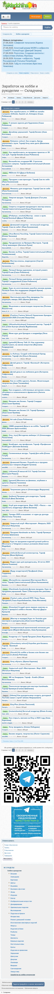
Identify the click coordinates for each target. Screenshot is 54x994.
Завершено (8, 855)
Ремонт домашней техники (21, 919)
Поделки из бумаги (18, 913)
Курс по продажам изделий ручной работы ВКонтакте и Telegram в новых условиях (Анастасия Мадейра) (25, 544)
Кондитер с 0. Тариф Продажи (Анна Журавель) (30, 637)
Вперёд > (30, 102)
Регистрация (36, 16)
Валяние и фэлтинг (18, 889)
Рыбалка (14, 932)
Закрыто (45, 97)
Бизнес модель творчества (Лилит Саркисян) (29, 734)
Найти (47, 27)
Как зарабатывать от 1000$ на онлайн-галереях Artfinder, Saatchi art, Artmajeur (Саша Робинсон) (23, 114)
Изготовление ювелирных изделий (24, 922)
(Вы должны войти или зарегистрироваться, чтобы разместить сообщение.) (28, 747)
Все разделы (9, 868)
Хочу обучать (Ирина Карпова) (24, 661)
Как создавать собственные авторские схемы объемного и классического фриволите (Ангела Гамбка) (26, 392)
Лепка (13, 892)
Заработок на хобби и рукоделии (23, 974)
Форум (3, 17)
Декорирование (16, 904)
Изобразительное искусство (21, 901)
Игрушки (14, 895)
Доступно (37, 97)
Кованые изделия (17, 941)
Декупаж (14, 959)
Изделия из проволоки (19, 950)
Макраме (14, 965)
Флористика (15, 916)
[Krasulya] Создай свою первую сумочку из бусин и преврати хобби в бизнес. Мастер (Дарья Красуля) (25, 609)
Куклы (13, 947)
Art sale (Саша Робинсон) (21, 419)
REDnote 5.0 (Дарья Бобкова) (22, 173)
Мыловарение (16, 910)
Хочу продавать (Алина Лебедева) (24, 727)
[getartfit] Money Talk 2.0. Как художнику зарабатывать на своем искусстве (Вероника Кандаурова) (23, 344)
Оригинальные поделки (19, 907)
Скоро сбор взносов (10, 845)
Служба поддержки (14, 23)
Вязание (14, 874)
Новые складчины (24, 73)
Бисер (13, 898)
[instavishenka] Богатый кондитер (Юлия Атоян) (30, 711)
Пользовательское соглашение (12, 988)
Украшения (15, 953)
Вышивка (14, 886)
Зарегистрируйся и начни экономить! (28, 984)
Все (5, 97)
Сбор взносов (8, 850)
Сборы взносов (34, 73)
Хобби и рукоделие (14, 870)
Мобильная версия (8, 982)
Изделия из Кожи (17, 929)
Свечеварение (16, 968)
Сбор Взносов (27, 97)
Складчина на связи (12, 73)
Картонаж (14, 880)
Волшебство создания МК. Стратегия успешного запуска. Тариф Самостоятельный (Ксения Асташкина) (26, 163)
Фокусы (13, 926)
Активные (11, 97)
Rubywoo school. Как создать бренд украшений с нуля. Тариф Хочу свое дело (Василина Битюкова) (25, 143)
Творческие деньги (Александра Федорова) (29, 489)
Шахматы (14, 938)
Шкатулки (14, 956)
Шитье (13, 883)
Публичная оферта (31, 988)
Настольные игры (17, 944)
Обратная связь (7, 985)
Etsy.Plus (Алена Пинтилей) (22, 704)
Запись (18, 97)
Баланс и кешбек (44, 73)
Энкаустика (15, 971)
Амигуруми (15, 877)
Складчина (6, 992)
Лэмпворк (14, 962)
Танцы (13, 935)
